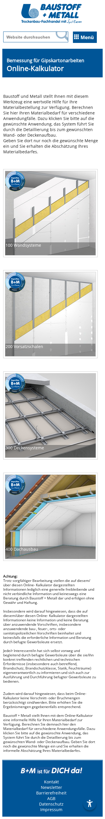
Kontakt (51, 782)
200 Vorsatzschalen (24, 346)
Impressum (51, 809)
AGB (51, 798)
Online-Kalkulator (35, 68)
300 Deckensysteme (25, 448)
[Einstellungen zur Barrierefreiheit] (89, 803)
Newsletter (51, 787)
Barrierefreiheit (51, 793)
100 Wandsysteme (23, 245)
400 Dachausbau (22, 549)
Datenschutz (51, 804)
